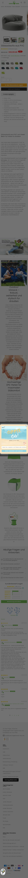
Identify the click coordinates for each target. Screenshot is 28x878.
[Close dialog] (26, 426)
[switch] (3, 874)
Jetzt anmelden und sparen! (14, 450)
